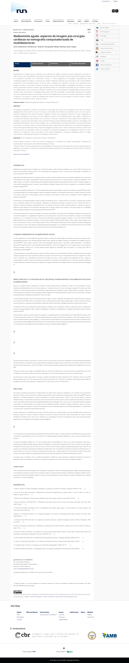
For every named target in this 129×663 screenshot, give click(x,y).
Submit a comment (105, 52)
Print (101, 40)
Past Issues (75, 23)
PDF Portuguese (104, 32)
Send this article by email (107, 44)
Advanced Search (58, 21)
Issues (48, 21)
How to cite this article (106, 48)
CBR (18, 615)
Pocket (102, 61)
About (16, 21)
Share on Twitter (105, 69)
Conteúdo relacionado (78, 63)
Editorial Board (26, 21)
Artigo (17, 63)
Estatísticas (54, 63)
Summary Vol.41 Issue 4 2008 (87, 23)
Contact (19, 619)
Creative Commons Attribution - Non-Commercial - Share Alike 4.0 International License (50, 597)
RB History (20, 617)
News (79, 21)
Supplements (63, 619)
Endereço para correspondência (21, 154)
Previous (62, 617)
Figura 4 (30, 321)
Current (61, 615)
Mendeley (103, 56)
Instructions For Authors (48, 615)
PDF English (103, 36)
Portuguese (106, 1)
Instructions (38, 21)
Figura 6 (48, 419)
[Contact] (64, 648)
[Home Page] (28, 7)
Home (69, 23)
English (115, 1)
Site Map (95, 21)
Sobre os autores (37, 63)
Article (98, 23)
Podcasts (90, 617)
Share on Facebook (105, 65)
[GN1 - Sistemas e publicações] (70, 651)
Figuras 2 (36, 319)
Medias (86, 21)
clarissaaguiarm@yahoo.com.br (26, 568)
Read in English (104, 27)
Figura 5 (64, 324)
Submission (70, 21)
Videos (89, 615)
